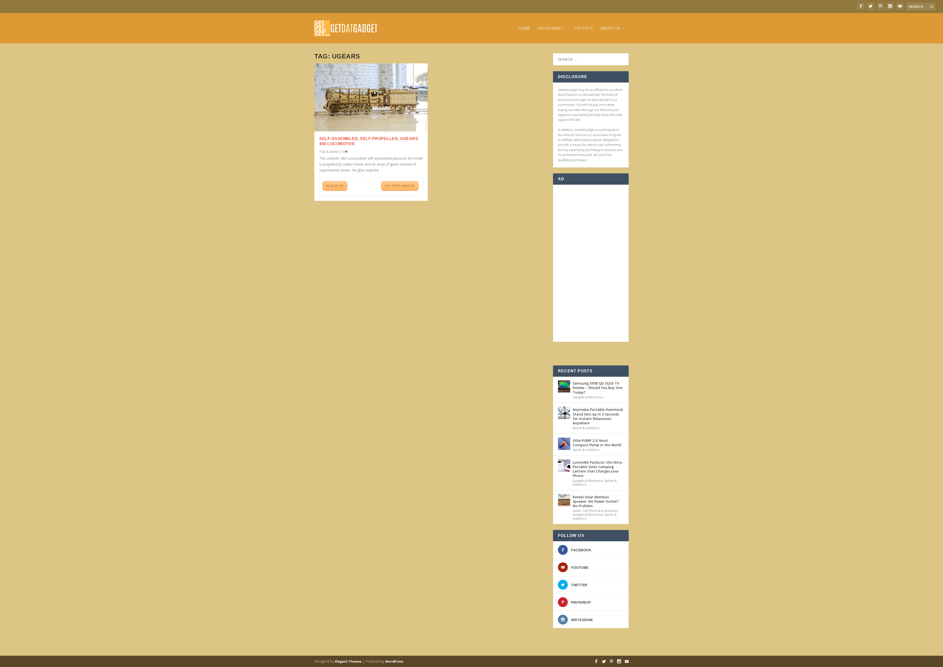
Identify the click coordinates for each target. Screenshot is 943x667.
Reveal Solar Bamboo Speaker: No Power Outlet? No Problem (596, 501)
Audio (577, 511)
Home (524, 28)
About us (610, 28)
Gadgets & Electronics (588, 397)
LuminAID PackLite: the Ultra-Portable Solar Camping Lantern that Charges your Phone (598, 469)
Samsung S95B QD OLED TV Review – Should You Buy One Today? (598, 387)
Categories (549, 28)
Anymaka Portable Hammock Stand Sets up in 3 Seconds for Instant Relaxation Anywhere (598, 416)
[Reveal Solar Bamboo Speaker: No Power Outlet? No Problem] (564, 500)
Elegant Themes (348, 661)
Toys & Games (329, 152)
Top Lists (583, 28)
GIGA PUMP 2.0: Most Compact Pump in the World (597, 442)
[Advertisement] (591, 263)
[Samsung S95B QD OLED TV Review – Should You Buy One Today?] (564, 386)
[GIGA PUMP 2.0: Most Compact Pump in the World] (564, 444)
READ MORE (335, 186)
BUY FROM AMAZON (400, 186)
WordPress (394, 661)
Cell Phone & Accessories (600, 511)
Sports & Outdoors (586, 428)
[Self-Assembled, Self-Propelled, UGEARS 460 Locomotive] (371, 97)
